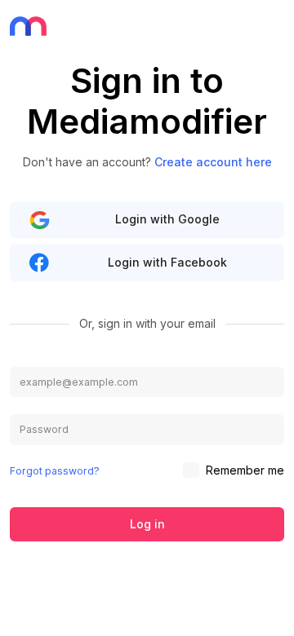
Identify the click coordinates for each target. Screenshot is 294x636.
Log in (147, 524)
